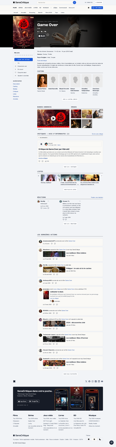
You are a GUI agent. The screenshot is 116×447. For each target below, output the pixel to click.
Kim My (45, 265)
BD (75, 415)
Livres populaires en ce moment (65, 429)
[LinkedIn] (99, 382)
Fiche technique (42, 60)
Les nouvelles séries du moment (35, 427)
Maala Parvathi (64, 88)
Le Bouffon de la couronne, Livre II (63, 424)
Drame (49, 21)
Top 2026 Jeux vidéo (49, 418)
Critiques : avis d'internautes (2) (53, 134)
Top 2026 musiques (95, 418)
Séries (31, 415)
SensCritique (40, 21)
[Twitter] (86, 382)
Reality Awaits (93, 423)
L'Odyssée (16, 423)
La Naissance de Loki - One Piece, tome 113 (80, 424)
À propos (16, 439)
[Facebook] (89, 382)
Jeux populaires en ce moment (50, 429)
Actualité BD (77, 428)
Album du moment (94, 426)
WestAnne (46, 249)
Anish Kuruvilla (53, 88)
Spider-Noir (31, 421)
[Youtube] (102, 382)
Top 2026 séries (33, 418)
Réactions (41, 197)
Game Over (55, 21)
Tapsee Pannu (41, 88)
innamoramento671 (49, 241)
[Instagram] (93, 382)
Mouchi (45, 319)
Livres (61, 415)
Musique (92, 415)
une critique (57, 289)
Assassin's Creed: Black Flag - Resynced (50, 424)
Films (46, 21)
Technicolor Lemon (49, 334)
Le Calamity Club (63, 421)
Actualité (15, 426)
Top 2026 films (17, 418)
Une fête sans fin (79, 421)
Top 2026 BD (78, 418)
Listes (40, 171)
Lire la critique (43, 158)
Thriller (50, 54)
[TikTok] (96, 382)
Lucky (30, 423)
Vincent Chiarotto (48, 350)
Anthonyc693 (47, 280)
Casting (40, 71)
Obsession (16, 421)
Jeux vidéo (48, 415)
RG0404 (45, 310)
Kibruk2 (50, 143)
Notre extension (40, 439)
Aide (47, 439)
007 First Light (47, 421)
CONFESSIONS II (94, 421)
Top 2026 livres (63, 418)
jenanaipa (46, 289)
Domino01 (46, 358)
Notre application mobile (27, 439)
